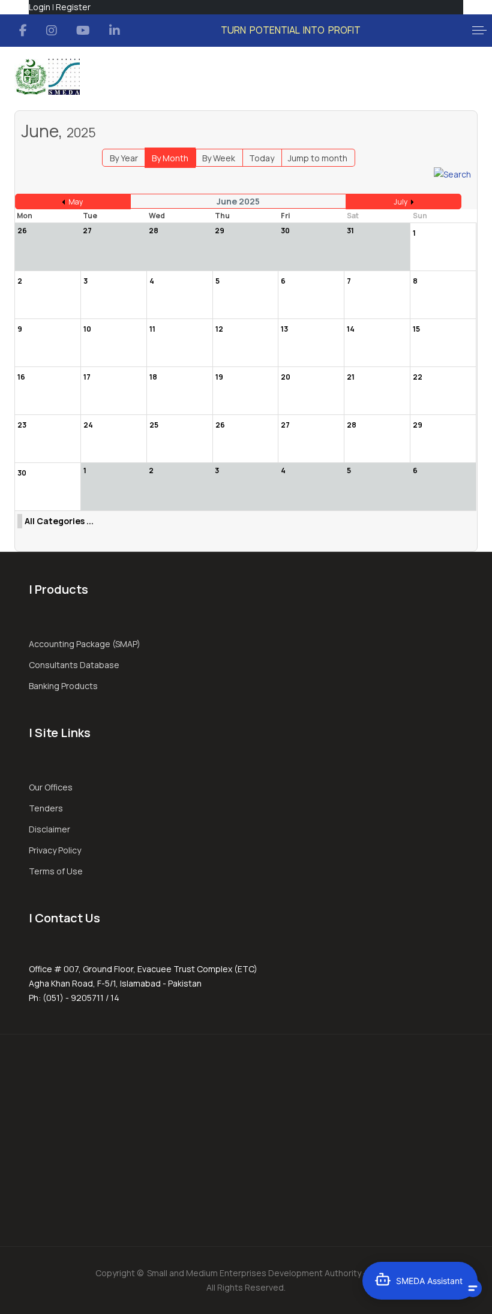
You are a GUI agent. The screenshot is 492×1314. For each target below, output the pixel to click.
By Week (218, 158)
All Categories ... (59, 521)
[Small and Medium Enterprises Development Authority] (47, 77)
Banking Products (63, 685)
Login (39, 7)
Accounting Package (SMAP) (84, 644)
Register (73, 7)
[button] (479, 30)
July (400, 202)
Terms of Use (56, 871)
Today (261, 158)
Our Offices (51, 787)
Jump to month (317, 158)
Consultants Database (74, 664)
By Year (124, 158)
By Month (170, 158)
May (75, 202)
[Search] (452, 173)
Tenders (46, 808)
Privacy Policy (55, 850)
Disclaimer (49, 829)
